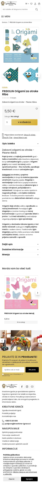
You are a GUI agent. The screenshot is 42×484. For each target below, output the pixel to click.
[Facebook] (22, 387)
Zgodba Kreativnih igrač (11, 410)
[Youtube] (32, 387)
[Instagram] (27, 387)
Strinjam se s (8, 374)
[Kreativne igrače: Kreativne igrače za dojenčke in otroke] (9, 3)
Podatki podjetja (8, 413)
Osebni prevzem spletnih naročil (15, 444)
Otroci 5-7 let (7, 138)
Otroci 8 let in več (20, 138)
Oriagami (6, 175)
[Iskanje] (37, 9)
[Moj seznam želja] (31, 3)
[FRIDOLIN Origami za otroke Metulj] (21, 292)
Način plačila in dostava (11, 438)
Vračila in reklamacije (10, 441)
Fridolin (5, 87)
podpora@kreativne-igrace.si (18, 424)
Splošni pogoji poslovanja (12, 432)
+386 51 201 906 (11, 421)
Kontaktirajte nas (9, 416)
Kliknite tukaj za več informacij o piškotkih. (20, 473)
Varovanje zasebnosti (11, 435)
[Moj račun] (35, 3)
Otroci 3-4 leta (29, 135)
